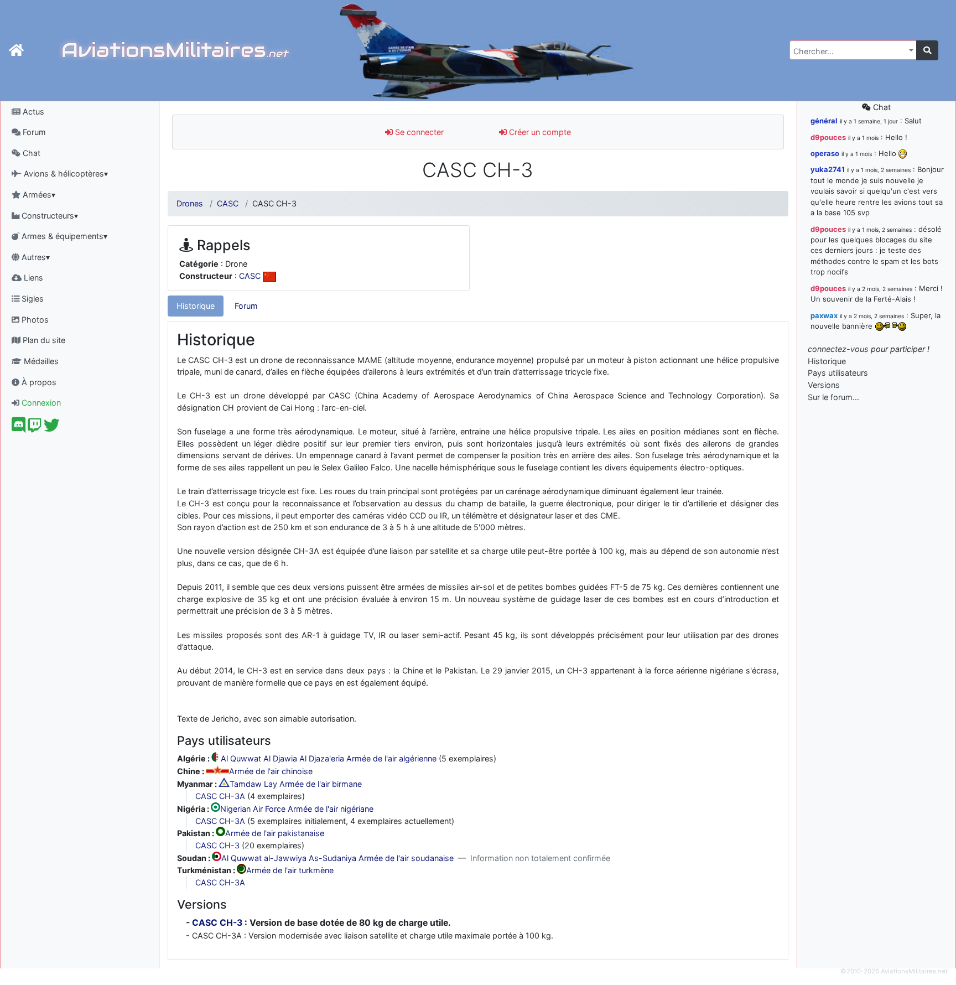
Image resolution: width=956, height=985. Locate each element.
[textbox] (849, 51)
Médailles (40, 361)
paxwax (824, 315)
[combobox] (853, 50)
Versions (824, 385)
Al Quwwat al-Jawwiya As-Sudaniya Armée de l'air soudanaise (337, 858)
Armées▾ (37, 194)
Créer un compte (539, 132)
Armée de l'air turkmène (290, 870)
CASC (227, 203)
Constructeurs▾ (48, 215)
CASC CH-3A (220, 796)
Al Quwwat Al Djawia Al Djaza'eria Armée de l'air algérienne (329, 759)
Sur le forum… (833, 397)
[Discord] (18, 428)
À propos (37, 382)
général (824, 120)
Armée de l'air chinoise (271, 771)
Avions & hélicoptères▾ (65, 173)
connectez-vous (838, 349)
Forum (33, 132)
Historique (195, 305)
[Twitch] (34, 428)
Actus (32, 111)
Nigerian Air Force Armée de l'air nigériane (296, 808)
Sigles (31, 298)
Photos (34, 319)
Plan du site (42, 340)
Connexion (40, 402)
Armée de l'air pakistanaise (274, 833)
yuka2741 (827, 169)
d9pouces (828, 137)
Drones (189, 203)
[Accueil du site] (16, 50)
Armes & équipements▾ (63, 236)
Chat (30, 153)
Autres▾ (34, 257)
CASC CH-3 (217, 845)
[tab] (196, 306)
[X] (52, 428)
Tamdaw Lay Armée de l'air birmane (296, 784)
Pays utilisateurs (838, 372)
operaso (824, 153)
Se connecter (418, 132)
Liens (32, 277)
